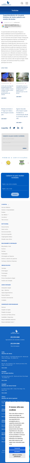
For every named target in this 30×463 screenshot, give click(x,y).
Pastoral (4, 307)
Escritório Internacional (7, 297)
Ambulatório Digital (6, 287)
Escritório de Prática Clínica (8, 314)
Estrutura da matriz (6, 231)
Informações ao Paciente (8, 256)
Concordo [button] (17, 448)
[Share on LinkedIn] (18, 128)
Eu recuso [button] (17, 451)
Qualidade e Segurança (7, 317)
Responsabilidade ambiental (8, 319)
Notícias (4, 251)
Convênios (4, 217)
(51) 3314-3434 (15, 337)
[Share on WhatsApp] (22, 128)
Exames (3, 212)
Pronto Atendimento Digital (8, 278)
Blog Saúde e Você (6, 246)
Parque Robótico (6, 295)
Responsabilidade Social (7, 322)
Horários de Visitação (7, 280)
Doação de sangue (6, 312)
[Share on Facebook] (10, 128)
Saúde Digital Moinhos (7, 292)
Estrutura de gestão (7, 234)
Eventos (4, 248)
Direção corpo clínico (7, 239)
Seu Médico (4, 214)
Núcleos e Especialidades (8, 209)
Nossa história (5, 227)
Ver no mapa (4, 360)
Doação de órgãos (6, 309)
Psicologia (4, 275)
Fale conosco (5, 219)
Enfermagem (5, 270)
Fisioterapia (4, 273)
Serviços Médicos (6, 207)
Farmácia (4, 268)
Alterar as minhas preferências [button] (17, 455)
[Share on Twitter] (14, 128)
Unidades (4, 300)
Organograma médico (7, 236)
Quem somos (5, 229)
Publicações (4, 253)
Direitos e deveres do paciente (9, 258)
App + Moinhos (5, 290)
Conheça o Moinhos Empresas (9, 261)
